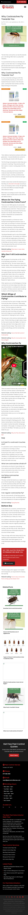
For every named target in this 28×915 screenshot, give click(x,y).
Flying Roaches (15, 502)
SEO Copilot (22, 903)
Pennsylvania (20, 828)
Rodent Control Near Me (9, 850)
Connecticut (6, 831)
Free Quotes (9, 563)
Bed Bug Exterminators (9, 852)
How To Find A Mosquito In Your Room (14, 870)
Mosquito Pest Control (9, 857)
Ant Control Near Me (8, 859)
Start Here (14, 755)
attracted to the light (14, 184)
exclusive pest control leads (12, 889)
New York (9, 828)
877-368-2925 (22, 2)
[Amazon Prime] (23, 114)
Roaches (3, 24)
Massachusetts (15, 826)
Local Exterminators (6, 1)
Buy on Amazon (20, 116)
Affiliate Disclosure (7, 903)
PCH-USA (5, 22)
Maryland (12, 831)
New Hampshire (7, 830)
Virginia (14, 828)
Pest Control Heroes (8, 899)
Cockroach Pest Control (9, 854)
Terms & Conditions (18, 901)
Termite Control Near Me (9, 848)
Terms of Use (11, 901)
